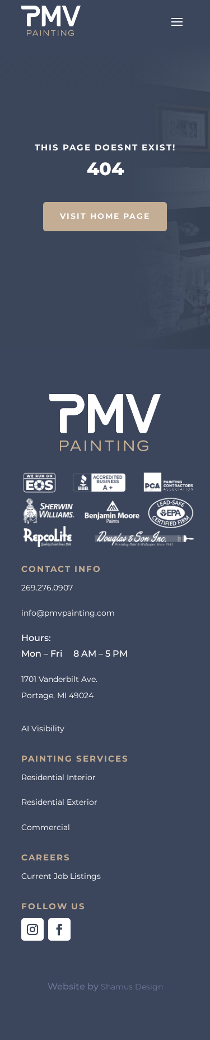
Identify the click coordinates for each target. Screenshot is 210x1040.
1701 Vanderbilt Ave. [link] (59, 679)
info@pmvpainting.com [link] (68, 613)
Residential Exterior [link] (59, 802)
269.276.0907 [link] (47, 588)
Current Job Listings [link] (61, 876)
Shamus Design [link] (132, 987)
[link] (51, 21)
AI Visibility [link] (42, 728)
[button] (177, 21)
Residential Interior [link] (58, 777)
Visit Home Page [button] (105, 216)
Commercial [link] (45, 827)
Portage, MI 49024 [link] (57, 695)
